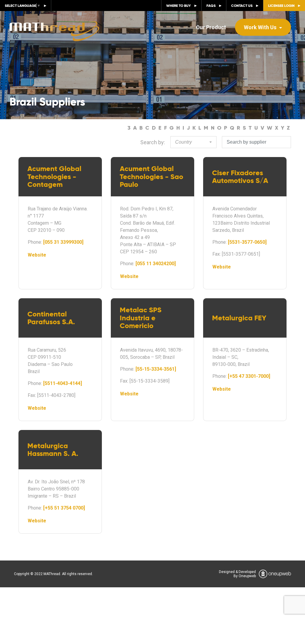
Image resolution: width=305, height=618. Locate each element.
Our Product (211, 27)
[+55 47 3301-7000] (249, 376)
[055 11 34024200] (156, 263)
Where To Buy (178, 5)
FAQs (211, 5)
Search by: (152, 142)
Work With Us (261, 27)
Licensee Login (281, 5)
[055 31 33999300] (63, 242)
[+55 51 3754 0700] (64, 508)
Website (37, 255)
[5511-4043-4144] (62, 383)
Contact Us (242, 5)
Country (183, 142)
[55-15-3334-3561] (156, 369)
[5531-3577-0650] (247, 242)
